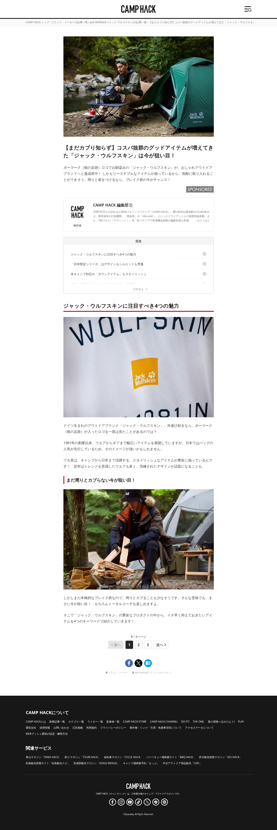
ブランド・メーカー (118, 672)
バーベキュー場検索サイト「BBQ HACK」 (170, 757)
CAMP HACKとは (36, 721)
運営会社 (31, 727)
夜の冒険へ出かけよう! (221, 721)
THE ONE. (199, 721)
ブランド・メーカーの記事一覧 (69, 22)
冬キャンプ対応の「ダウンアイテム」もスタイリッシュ (109, 274)
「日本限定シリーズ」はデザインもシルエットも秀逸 (107, 264)
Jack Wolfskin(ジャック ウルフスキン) (153, 672)
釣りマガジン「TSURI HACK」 (82, 757)
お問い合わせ (61, 727)
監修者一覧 (112, 721)
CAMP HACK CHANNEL (164, 721)
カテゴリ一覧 (76, 721)
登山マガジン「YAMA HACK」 (43, 757)
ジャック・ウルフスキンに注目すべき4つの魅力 (103, 254)
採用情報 (45, 727)
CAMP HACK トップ (37, 22)
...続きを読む (202, 220)
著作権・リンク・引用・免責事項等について (156, 727)
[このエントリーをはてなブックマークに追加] (148, 663)
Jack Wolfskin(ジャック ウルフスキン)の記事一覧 (118, 22)
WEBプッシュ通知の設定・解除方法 (47, 734)
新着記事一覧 (57, 721)
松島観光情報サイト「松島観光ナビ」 (48, 763)
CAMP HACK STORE (135, 721)
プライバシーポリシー (113, 727)
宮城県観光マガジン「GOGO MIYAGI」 (96, 763)
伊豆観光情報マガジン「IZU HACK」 (220, 757)
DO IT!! (185, 721)
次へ (159, 644)
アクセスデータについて (199, 727)
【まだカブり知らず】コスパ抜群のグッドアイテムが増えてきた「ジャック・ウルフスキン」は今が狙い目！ (212, 22)
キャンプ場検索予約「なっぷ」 (141, 763)
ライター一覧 (95, 721)
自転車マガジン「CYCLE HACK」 (123, 757)
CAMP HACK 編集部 (111, 205)
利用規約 (91, 727)
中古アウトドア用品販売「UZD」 (182, 763)
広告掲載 (77, 727)
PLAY (241, 721)
